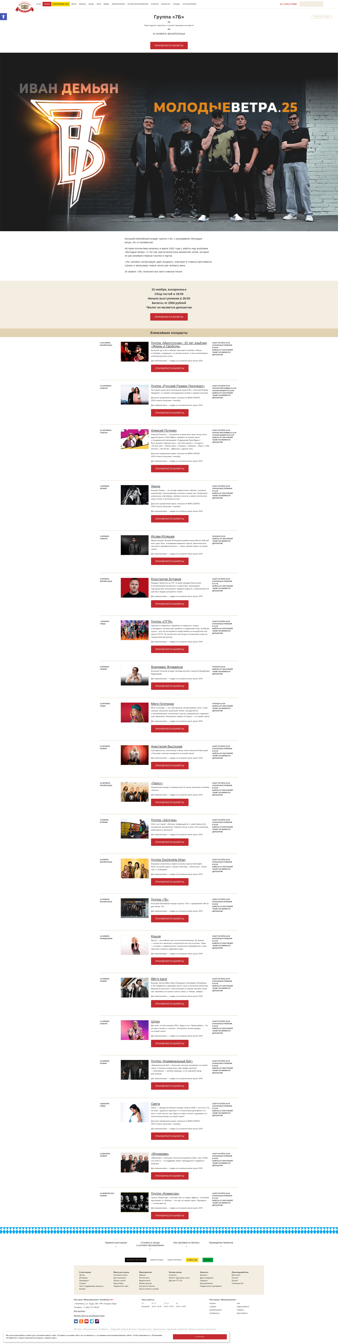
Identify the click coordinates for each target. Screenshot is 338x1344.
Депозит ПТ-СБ (175, 1280)
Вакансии (165, 4)
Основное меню (121, 1275)
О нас (38, 4)
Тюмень (240, 1310)
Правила (204, 1280)
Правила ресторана (116, 1242)
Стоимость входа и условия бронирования (150, 1244)
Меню (73, 4)
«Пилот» (157, 783)
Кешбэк (82, 4)
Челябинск (214, 1313)
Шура (155, 1021)
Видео (106, 4)
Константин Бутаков (166, 579)
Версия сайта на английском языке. (89, 1316)
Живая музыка (156, 1260)
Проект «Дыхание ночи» (179, 1278)
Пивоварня (84, 1280)
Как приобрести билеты (186, 1242)
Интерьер (83, 1278)
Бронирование (206, 1283)
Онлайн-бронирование (137, 4)
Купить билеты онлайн (149, 1289)
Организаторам (189, 4)
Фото (99, 4)
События (173, 1275)
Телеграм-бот (238, 1283)
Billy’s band (159, 979)
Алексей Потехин (164, 430)
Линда (155, 486)
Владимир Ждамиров (167, 667)
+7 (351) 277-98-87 (91, 1307)
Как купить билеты (147, 1286)
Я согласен (199, 1336)
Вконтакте (236, 1275)
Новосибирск (243, 1307)
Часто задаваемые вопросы (91, 1286)
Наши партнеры (175, 1260)
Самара (213, 1307)
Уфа (238, 1303)
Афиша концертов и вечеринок (202, 1329)
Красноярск (242, 1313)
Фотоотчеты (144, 1278)
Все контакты (79, 1311)
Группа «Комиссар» (165, 1193)
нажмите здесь (50, 1338)
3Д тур (82, 1275)
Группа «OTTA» (162, 621)
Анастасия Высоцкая (166, 746)
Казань (213, 1303)
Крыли (156, 936)
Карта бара (118, 1283)
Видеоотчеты (145, 1280)
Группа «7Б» (160, 899)
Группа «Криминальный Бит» (172, 1061)
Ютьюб (235, 1280)
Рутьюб (235, 1278)
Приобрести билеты (169, 45)
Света (155, 1104)
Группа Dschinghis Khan (168, 860)
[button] (3, 16)
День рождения (206, 1278)
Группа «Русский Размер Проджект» (178, 386)
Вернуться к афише (321, 17)
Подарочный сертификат (211, 1286)
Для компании (120, 1278)
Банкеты (155, 4)
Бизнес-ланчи (119, 1280)
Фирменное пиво (121, 1286)
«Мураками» (160, 1154)
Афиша (47, 4)
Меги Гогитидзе (162, 704)
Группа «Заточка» (164, 820)
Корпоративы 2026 (61, 4)
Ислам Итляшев (162, 536)
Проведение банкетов (221, 1242)
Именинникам (118, 4)
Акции (91, 4)
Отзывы (176, 4)
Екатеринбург (216, 1310)
